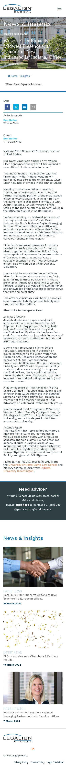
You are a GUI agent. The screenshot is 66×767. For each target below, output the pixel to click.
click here (22, 504)
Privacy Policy (21, 762)
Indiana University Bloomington (26, 469)
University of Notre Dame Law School (32, 464)
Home (14, 76)
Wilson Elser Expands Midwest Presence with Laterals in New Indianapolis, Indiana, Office (32, 49)
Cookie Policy (37, 762)
